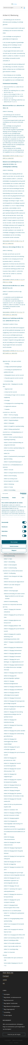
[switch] (24, 527)
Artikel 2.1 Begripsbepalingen (11, 420)
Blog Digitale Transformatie (10, 1003)
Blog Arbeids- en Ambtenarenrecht (12, 997)
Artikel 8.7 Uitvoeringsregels (11, 590)
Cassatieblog (7, 1012)
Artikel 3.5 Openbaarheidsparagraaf (12, 461)
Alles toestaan (14, 542)
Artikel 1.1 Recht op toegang (11, 414)
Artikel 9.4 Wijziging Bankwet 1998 (12, 625)
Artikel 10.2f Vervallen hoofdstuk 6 (12, 943)
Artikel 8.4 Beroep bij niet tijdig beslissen (14, 581)
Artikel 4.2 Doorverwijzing (10, 475)
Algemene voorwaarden (17, 1040)
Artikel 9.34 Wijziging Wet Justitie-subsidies (14, 730)
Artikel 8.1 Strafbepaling (10, 573)
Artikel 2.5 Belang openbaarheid (12, 429)
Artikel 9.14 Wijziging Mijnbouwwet (12, 653)
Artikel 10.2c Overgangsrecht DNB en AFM (14, 934)
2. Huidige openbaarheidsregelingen (13, 366)
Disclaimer (16, 1042)
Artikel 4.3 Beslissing (9, 484)
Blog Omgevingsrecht (9, 1009)
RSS (4, 983)
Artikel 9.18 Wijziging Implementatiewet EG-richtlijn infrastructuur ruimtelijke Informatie (14, 667)
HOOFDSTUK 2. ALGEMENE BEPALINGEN (13, 417)
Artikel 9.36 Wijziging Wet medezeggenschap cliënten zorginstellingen (10, 741)
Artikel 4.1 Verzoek (8, 469)
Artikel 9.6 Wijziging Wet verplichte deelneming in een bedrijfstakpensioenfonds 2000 (12, 636)
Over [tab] (23, 497)
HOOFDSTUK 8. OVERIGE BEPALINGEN (13, 570)
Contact (6, 976)
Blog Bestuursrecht (8, 1000)
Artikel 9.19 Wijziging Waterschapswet (13, 672)
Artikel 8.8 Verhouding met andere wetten (14, 593)
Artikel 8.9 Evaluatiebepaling (11, 601)
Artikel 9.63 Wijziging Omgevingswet (13, 848)
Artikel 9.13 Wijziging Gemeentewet (13, 650)
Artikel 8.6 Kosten (8, 587)
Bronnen (5, 955)
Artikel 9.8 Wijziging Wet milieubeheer (13, 647)
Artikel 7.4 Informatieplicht (10, 565)
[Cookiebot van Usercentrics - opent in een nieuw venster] (20, 494)
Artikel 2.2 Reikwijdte (9, 423)
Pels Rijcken (7, 994)
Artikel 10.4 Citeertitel (9, 952)
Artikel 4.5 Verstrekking (9, 490)
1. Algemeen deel (8, 389)
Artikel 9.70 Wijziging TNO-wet (11, 886)
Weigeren (14, 550)
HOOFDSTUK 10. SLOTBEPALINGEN (12, 910)
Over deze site (8, 973)
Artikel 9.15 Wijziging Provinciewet (12, 656)
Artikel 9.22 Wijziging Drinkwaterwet (13, 686)
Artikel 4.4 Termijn (8, 487)
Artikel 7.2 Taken (8, 559)
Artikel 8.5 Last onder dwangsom (12, 584)
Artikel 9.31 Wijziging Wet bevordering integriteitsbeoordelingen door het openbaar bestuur (13, 714)
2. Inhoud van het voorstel (10, 392)
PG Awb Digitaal (8, 1015)
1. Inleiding (6, 363)
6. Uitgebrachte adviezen (10, 406)
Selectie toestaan (14, 546)
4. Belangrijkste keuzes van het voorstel (14, 375)
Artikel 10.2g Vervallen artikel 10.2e (12, 946)
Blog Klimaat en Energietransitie (12, 1006)
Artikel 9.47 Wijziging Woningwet (12, 790)
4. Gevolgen (7, 400)
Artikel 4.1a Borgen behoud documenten (14, 472)
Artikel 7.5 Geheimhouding (10, 568)
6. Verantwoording (8, 381)
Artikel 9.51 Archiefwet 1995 (11, 809)
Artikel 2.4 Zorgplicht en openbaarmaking (14, 426)
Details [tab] (14, 497)
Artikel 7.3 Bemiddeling (9, 562)
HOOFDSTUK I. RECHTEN (9, 412)
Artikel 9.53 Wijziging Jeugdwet (11, 818)
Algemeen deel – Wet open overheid (12, 361)
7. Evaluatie (6, 409)
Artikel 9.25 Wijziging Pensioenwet (12, 698)
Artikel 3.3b (6, 453)
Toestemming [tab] (5, 497)
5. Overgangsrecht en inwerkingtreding (13, 403)
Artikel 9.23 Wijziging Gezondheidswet (13, 689)
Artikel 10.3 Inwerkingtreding (11, 949)
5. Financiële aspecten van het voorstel (13, 378)
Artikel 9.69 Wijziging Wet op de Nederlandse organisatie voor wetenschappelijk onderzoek (12, 880)
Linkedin (5, 980)
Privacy (11, 1042)
